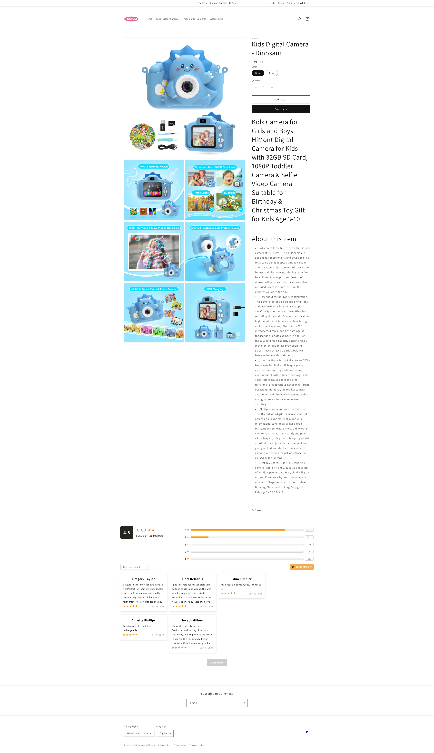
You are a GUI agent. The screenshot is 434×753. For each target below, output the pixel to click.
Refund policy (164, 745)
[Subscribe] (243, 703)
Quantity (256, 80)
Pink (271, 73)
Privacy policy (180, 745)
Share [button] (258, 510)
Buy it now (281, 109)
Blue (258, 73)
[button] (299, 19)
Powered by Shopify (146, 745)
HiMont (134, 745)
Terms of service (197, 745)
